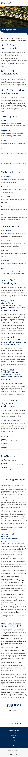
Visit (14, 740)
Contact (13, 718)
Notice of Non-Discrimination (14, 750)
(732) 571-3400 (14, 714)
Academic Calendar (14, 730)
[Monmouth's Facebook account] (15, 723)
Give (14, 745)
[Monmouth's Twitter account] (10, 723)
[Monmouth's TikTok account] (18, 723)
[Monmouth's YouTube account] (7, 723)
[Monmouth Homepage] (6, 3)
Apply (14, 743)
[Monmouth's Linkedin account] (20, 723)
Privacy (14, 752)
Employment (14, 735)
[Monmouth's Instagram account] (12, 723)
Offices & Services (14, 737)
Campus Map (14, 732)
